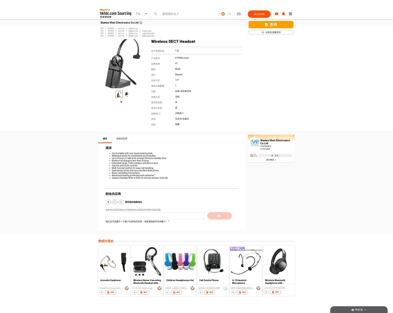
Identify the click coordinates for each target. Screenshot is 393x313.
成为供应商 (259, 14)
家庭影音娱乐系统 (148, 36)
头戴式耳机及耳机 (148, 33)
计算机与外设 (146, 31)
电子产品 (121, 28)
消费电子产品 (133, 28)
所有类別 (111, 28)
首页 (101, 28)
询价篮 (359, 309)
